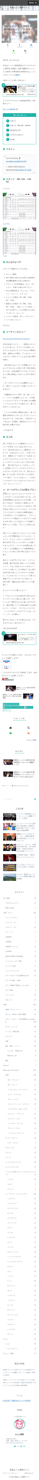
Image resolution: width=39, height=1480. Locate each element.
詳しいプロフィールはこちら (14, 1442)
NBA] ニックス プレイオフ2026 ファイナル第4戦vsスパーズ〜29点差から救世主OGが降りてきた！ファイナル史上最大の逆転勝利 (19, 1382)
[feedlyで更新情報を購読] (10, 733)
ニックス (6, 223)
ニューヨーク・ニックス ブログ (14, 707)
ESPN (5, 255)
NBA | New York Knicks (12, 704)
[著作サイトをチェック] (10, 728)
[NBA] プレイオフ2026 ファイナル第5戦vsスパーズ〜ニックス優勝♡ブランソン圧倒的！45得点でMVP (19, 1372)
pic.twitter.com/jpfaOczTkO (16, 161)
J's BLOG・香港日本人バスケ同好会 (17, 1401)
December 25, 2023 (23, 170)
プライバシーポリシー (10, 1473)
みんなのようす (15, 130)
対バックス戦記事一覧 (10, 109)
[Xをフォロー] (28, 728)
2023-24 (7, 710)
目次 (18, 115)
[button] (25, 51)
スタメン (13, 121)
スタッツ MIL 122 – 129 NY (20, 125)
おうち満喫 (19, 1434)
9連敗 (17, 75)
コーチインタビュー (17, 135)
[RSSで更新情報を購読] (28, 733)
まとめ (12, 139)
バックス (29, 707)
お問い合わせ (28, 1473)
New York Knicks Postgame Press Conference (16, 339)
